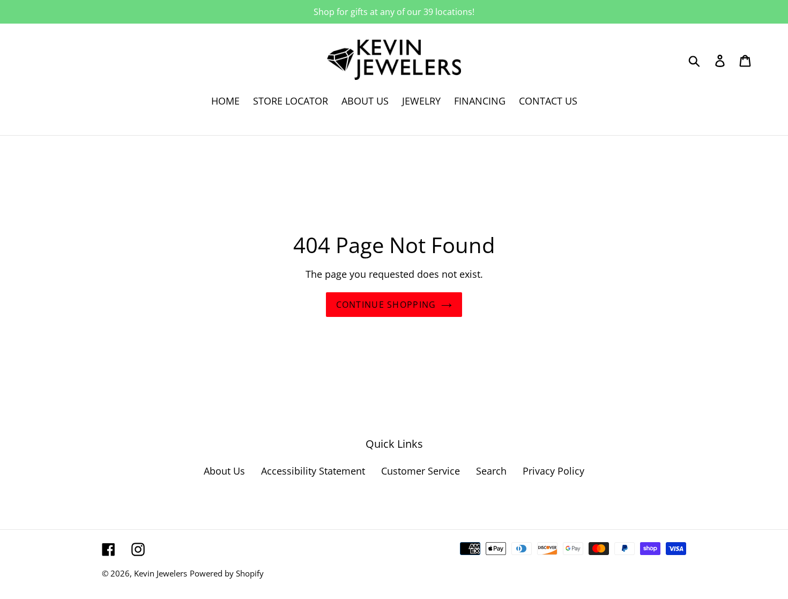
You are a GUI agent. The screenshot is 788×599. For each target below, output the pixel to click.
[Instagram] (138, 548)
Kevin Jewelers (160, 573)
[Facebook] (108, 548)
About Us (224, 470)
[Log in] (720, 59)
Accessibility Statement (313, 470)
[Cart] (746, 59)
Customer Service (420, 470)
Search (491, 470)
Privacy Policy (553, 470)
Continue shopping (386, 304)
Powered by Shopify (227, 573)
